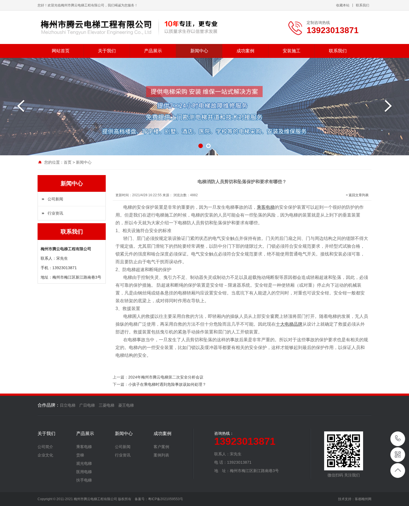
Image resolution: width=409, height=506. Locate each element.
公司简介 (45, 447)
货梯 (80, 455)
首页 (68, 162)
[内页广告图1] (204, 106)
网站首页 (61, 50)
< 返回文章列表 (357, 195)
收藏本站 (342, 5)
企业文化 (45, 455)
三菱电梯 (106, 405)
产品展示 (153, 50)
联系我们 (362, 5)
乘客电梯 (84, 447)
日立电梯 (67, 405)
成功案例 (245, 50)
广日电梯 (87, 405)
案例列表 (161, 455)
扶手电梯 (84, 480)
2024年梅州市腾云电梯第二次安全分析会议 (165, 377)
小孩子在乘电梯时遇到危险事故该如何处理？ (167, 384)
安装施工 (291, 50)
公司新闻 (55, 199)
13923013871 (398, 438)
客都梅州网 (363, 499)
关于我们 (107, 50)
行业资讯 (55, 213)
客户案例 (161, 447)
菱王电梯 (126, 405)
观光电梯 (84, 463)
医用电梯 (84, 472)
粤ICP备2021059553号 (165, 499)
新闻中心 (199, 50)
